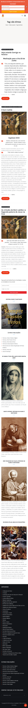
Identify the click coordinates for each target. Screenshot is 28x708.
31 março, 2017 (4, 194)
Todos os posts (12, 24)
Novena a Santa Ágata (8, 684)
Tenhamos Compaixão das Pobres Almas (12, 653)
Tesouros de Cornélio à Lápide (10, 654)
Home (7, 24)
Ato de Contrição (7, 351)
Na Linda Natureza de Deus (9, 631)
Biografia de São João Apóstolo (10, 602)
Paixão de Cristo (6, 642)
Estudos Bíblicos (6, 618)
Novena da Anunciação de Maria (10, 343)
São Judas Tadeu (6, 649)
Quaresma (5, 643)
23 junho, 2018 (4, 94)
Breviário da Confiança (7, 49)
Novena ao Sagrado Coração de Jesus (11, 633)
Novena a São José (7, 349)
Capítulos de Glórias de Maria (9, 607)
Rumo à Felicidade (7, 647)
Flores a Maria (6, 622)
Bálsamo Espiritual (7, 600)
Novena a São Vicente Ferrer (9, 339)
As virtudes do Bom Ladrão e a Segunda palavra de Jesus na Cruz (13, 212)
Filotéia (4, 620)
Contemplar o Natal (7, 612)
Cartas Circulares (7, 609)
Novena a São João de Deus (9, 341)
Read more (5, 98)
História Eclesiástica (7, 623)
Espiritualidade (5, 206)
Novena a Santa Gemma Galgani (10, 338)
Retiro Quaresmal (7, 645)
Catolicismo (5, 611)
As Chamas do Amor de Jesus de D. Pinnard (12, 106)
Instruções (5, 625)
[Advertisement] (14, 33)
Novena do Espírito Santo (8, 634)
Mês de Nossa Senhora (8, 629)
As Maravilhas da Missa (8, 598)
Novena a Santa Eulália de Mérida (10, 680)
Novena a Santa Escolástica (9, 682)
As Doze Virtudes (7, 596)
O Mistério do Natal (7, 640)
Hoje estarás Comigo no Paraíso (11, 53)
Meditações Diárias (7, 627)
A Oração (5, 592)
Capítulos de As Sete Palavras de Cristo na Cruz (14, 605)
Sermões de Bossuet (7, 651)
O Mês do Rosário (7, 638)
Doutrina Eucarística (7, 614)
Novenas (5, 636)
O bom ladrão (6, 110)
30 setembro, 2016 (5, 268)
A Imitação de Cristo (7, 591)
